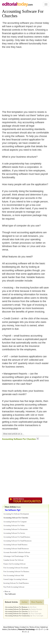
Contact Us (24, 627)
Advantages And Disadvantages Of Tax (16, 556)
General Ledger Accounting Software (15, 579)
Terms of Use (34, 627)
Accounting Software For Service (14, 533)
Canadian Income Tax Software (13, 560)
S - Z (27, 632)
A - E (38, 629)
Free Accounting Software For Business (16, 571)
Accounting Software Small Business (15, 545)
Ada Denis (33, 607)
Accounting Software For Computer (15, 522)
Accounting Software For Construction (17, 615)
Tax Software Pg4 (12, 510)
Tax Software (10, 594)
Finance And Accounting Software (14, 564)
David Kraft (34, 611)
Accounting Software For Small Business (16, 537)
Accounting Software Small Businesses (16, 549)
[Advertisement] (25, 78)
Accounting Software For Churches (15, 518)
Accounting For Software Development (16, 514)
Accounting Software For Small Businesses (17, 541)
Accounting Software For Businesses (16, 609)
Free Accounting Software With (13, 575)
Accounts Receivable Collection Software (16, 552)
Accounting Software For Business (16, 607)
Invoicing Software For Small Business (16, 583)
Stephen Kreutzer (36, 609)
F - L (43, 629)
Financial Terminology (26, 629)
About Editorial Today (11, 627)
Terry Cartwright (36, 613)
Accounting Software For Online (14, 525)
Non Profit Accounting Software (13, 587)
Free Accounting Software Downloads (15, 568)
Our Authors (12, 629)
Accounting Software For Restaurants (15, 529)
